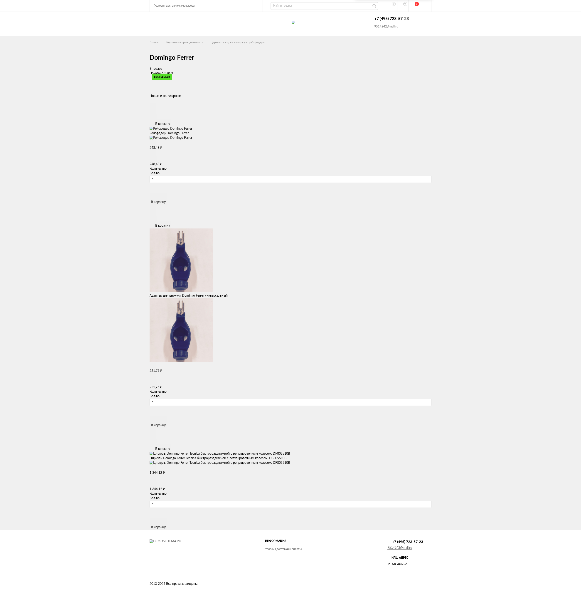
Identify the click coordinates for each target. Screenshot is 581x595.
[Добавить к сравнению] (153, 116)
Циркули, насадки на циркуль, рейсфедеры (238, 42)
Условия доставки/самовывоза (174, 5)
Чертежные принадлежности (184, 42)
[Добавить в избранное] (153, 111)
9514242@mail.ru (386, 26)
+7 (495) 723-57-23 (391, 19)
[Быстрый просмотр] (153, 105)
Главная (154, 42)
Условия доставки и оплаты (283, 549)
